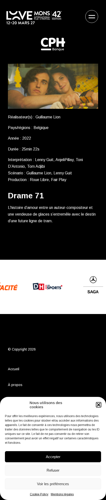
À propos (15, 385)
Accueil (13, 369)
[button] (98, 404)
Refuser (53, 470)
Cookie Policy (39, 494)
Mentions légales (62, 494)
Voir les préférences (53, 484)
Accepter (53, 457)
